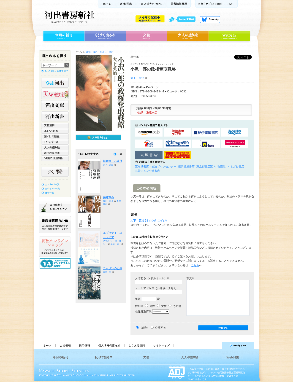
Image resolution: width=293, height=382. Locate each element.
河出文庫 (55, 105)
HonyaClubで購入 (177, 144)
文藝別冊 (55, 125)
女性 (163, 306)
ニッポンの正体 (112, 268)
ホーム (106, 4)
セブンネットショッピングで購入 (149, 144)
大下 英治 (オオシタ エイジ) (148, 220)
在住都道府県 (143, 311)
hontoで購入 (234, 132)
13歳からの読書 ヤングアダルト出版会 (56, 263)
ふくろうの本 (55, 131)
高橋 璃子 (116, 244)
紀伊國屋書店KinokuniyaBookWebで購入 (206, 132)
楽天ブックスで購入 (177, 132)
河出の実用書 (55, 153)
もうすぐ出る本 (105, 36)
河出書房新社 (69, 17)
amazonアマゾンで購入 (149, 132)
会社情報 (65, 345)
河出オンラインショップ (55, 247)
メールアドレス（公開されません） (157, 288)
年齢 (138, 299)
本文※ (190, 278)
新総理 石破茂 (112, 161)
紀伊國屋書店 (186, 166)
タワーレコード (177, 155)
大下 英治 (137, 78)
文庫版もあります (98, 137)
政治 (111, 52)
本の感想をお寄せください (55, 207)
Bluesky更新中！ (210, 19)
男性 (152, 306)
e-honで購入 (206, 144)
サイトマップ (161, 345)
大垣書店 (149, 155)
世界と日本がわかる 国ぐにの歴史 (55, 136)
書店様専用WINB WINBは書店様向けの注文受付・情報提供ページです (55, 224)
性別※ (139, 306)
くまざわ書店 (236, 166)
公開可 (145, 327)
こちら (195, 265)
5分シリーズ (55, 142)
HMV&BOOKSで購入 (234, 144)
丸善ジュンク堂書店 (147, 170)
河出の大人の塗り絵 (55, 94)
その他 (176, 306)
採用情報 (84, 345)
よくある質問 (136, 345)
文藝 (146, 36)
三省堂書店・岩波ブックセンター (155, 166)
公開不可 (160, 327)
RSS (231, 4)
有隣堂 (221, 166)
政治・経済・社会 (95, 52)
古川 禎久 (108, 201)
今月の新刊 (63, 36)
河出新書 (55, 116)
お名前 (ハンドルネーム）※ (152, 278)
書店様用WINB (152, 4)
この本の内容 (146, 188)
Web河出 (126, 4)
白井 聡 (107, 272)
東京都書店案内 (206, 166)
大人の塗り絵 (188, 36)
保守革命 (108, 197)
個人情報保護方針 (109, 345)
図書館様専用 (179, 4)
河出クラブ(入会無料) (209, 4)
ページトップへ (216, 345)
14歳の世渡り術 (55, 158)
